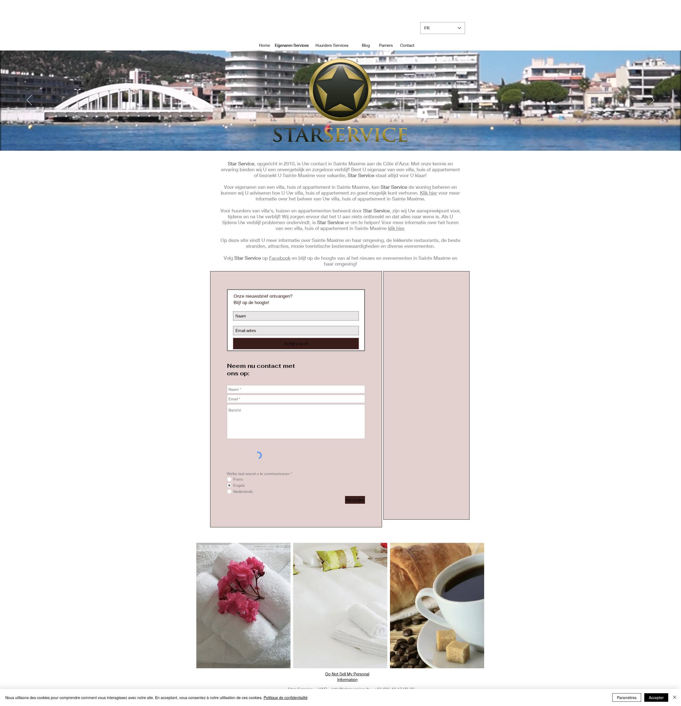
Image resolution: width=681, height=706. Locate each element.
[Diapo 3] (340, 140)
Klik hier (428, 193)
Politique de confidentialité (286, 697)
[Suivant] (651, 100)
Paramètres (627, 697)
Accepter (656, 697)
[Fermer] (674, 697)
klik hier (396, 228)
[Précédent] (29, 100)
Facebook (279, 258)
